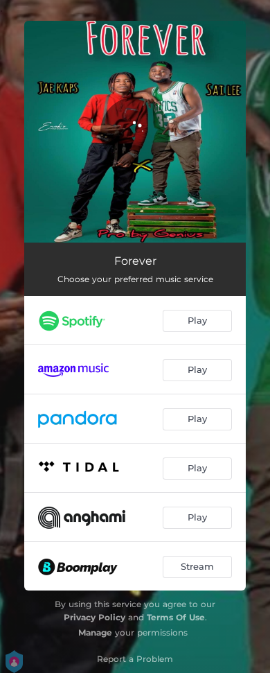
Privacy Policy (94, 617)
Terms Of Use (176, 617)
